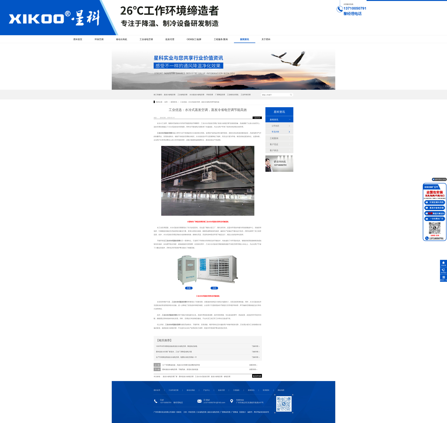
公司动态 (275, 125)
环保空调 (99, 39)
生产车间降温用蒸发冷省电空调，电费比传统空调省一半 (176, 357)
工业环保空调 (246, 94)
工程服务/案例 (221, 39)
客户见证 (274, 144)
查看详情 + (253, 365)
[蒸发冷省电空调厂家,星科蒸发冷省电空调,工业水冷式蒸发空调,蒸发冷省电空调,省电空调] (59, 17)
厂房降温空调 (220, 94)
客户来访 (274, 150)
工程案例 (274, 138)
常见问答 (275, 131)
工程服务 (236, 390)
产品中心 (206, 390)
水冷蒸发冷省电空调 (197, 94)
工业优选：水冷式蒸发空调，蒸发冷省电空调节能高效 (199, 102)
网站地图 (281, 390)
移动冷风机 (121, 39)
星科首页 (77, 39)
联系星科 (266, 390)
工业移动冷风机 (233, 94)
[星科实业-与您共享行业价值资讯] (223, 88)
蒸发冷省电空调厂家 (170, 376)
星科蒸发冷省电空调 (186, 376)
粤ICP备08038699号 (261, 412)
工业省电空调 (146, 39)
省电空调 (227, 376)
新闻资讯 (244, 39)
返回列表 (257, 118)
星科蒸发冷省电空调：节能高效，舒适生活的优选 (180, 369)
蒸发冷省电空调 (169, 94)
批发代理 (169, 39)
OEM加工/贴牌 (194, 39)
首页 (166, 102)
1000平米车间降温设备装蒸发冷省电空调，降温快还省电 (176, 346)
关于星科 (266, 39)
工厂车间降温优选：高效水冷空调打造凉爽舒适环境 (181, 365)
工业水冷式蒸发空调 (202, 376)
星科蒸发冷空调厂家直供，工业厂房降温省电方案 (174, 351)
